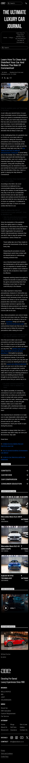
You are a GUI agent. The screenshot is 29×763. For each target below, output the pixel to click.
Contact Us (23, 730)
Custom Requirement (8, 713)
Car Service (5, 716)
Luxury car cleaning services (16, 364)
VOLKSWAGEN (6, 700)
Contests (6, 471)
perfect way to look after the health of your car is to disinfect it (13, 351)
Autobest (9, 321)
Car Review (6, 475)
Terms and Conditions (7, 753)
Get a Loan (23, 724)
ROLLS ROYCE (6, 692)
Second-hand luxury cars (15, 324)
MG (2, 694)
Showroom (4, 730)
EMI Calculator (6, 711)
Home (5, 37)
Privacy (3, 750)
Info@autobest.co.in (17, 742)
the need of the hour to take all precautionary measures (13, 150)
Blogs (11, 37)
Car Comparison (9, 479)
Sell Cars (13, 727)
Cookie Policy (4, 756)
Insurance (13, 730)
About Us (4, 727)
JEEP (3, 697)
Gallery (22, 727)
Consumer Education (11, 484)
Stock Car (4, 708)
